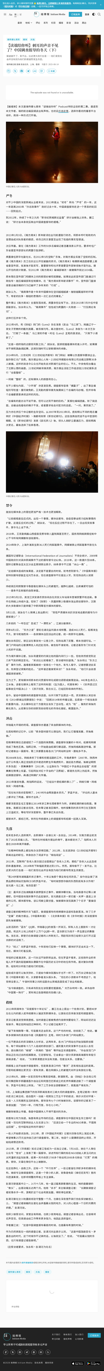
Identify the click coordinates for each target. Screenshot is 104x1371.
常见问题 (56, 1339)
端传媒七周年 (13, 39)
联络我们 (68, 1334)
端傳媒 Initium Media (21, 1362)
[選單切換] (31, 23)
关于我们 (56, 1334)
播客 (47, 1272)
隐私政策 (39, 1362)
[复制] (8, 71)
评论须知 (15, 1306)
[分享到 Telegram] (28, 71)
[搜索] (98, 14)
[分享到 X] (15, 71)
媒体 (25, 39)
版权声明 (68, 1339)
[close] (101, 5)
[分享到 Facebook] (22, 71)
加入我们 (79, 1334)
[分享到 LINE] (34, 71)
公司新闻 (79, 1339)
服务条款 (49, 1362)
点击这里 (63, 111)
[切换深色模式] (92, 14)
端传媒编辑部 (27, 1262)
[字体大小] (10, 14)
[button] (27, 23)
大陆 (32, 39)
